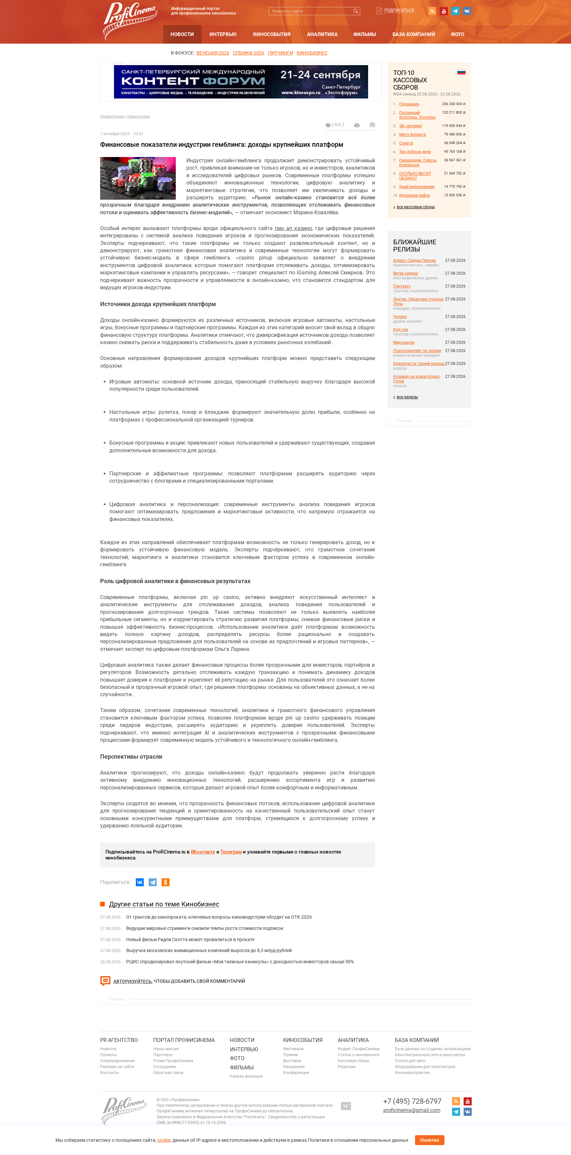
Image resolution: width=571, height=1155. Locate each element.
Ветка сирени (405, 273)
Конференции (296, 1072)
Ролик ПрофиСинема (173, 1060)
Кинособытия (271, 34)
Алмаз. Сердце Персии (414, 260)
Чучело (400, 316)
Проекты (108, 1055)
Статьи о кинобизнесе (358, 1055)
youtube (443, 11)
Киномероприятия (412, 1072)
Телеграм (231, 852)
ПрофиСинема (112, 116)
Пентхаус (402, 286)
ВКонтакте (203, 852)
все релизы (407, 397)
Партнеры (162, 1055)
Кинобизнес (312, 53)
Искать (356, 11)
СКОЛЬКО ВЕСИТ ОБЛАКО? (415, 175)
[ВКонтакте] (140, 882)
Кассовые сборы (353, 1060)
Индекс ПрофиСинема (359, 1049)
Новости (182, 34)
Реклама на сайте (117, 1066)
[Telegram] (153, 882)
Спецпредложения (117, 1060)
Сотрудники (164, 1066)
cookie (164, 1140)
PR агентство (119, 1040)
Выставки (292, 1060)
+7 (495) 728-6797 (412, 1101)
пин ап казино (293, 228)
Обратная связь (168, 1072)
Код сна (400, 329)
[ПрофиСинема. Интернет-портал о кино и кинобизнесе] (130, 13)
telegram (455, 11)
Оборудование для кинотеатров (425, 1066)
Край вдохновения (417, 186)
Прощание (409, 104)
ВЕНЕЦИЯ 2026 (213, 53)
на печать (357, 125)
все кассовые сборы (416, 207)
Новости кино (138, 116)
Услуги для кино (410, 1060)
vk (467, 11)
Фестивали (293, 1049)
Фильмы (364, 34)
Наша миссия (166, 1049)
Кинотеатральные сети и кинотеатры (430, 1055)
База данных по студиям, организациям (433, 1049)
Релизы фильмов (246, 1076)
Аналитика (322, 34)
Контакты (109, 1072)
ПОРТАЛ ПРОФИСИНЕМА (184, 1040)
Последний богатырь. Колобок (417, 115)
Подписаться (399, 10)
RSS (432, 11)
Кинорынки (294, 1066)
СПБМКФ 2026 (248, 53)
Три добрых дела (415, 151)
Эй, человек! (410, 126)
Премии (290, 1055)
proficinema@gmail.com (411, 1110)
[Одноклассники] (166, 882)
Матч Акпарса (412, 134)
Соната (406, 143)
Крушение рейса (414, 195)
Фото (457, 34)
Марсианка (403, 342)
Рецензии (347, 1066)
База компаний (414, 34)
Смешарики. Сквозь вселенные (418, 162)
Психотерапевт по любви (417, 350)
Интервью (223, 34)
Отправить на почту (372, 124)
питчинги (280, 53)
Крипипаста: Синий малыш (419, 363)
